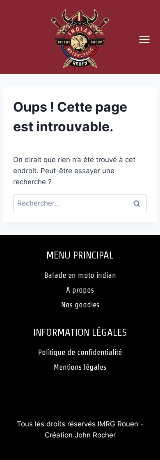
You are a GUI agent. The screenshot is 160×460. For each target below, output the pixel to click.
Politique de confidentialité (80, 352)
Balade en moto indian (80, 275)
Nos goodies (80, 305)
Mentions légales (80, 367)
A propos (80, 290)
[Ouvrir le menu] (147, 39)
